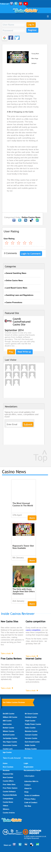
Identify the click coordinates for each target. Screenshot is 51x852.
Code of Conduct (30, 803)
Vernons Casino (31, 738)
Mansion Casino (31, 731)
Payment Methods (10, 795)
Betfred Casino (9, 735)
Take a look (6, 653)
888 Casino (7, 721)
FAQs (26, 792)
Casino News (8, 802)
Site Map (27, 806)
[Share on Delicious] (31, 221)
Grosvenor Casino (10, 745)
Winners (6, 809)
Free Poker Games (10, 788)
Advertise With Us (31, 781)
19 (31, 243)
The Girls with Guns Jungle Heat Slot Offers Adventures (24, 591)
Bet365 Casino (8, 714)
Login (26, 763)
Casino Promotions (14, 302)
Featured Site (8, 774)
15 (25, 243)
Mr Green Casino (31, 714)
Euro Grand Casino (32, 742)
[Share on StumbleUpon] (37, 221)
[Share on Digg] (25, 221)
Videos (5, 806)
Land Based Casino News (16, 288)
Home (5, 763)
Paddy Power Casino (33, 724)
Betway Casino (31, 749)
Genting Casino (31, 717)
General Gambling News (16, 273)
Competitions (8, 799)
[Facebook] (13, 221)
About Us (28, 788)
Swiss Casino (30, 728)
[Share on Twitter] (19, 221)
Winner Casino (8, 731)
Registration (28, 767)
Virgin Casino (30, 721)
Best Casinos (8, 767)
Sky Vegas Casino (10, 742)
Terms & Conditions (32, 795)
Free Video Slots (9, 784)
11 (19, 243)
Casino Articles (9, 813)
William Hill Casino (10, 717)
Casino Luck (8, 749)
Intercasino (7, 724)
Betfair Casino (8, 728)
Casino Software (9, 792)
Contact (27, 785)
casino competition (33, 630)
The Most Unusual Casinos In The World (23, 504)
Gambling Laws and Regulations (19, 295)
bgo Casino (7, 752)
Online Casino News (31, 217)
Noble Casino (30, 745)
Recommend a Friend (32, 770)
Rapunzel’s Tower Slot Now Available (23, 547)
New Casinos (8, 777)
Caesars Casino (31, 735)
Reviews (6, 770)
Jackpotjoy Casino (10, 738)
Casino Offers (8, 781)
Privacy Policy (29, 799)
